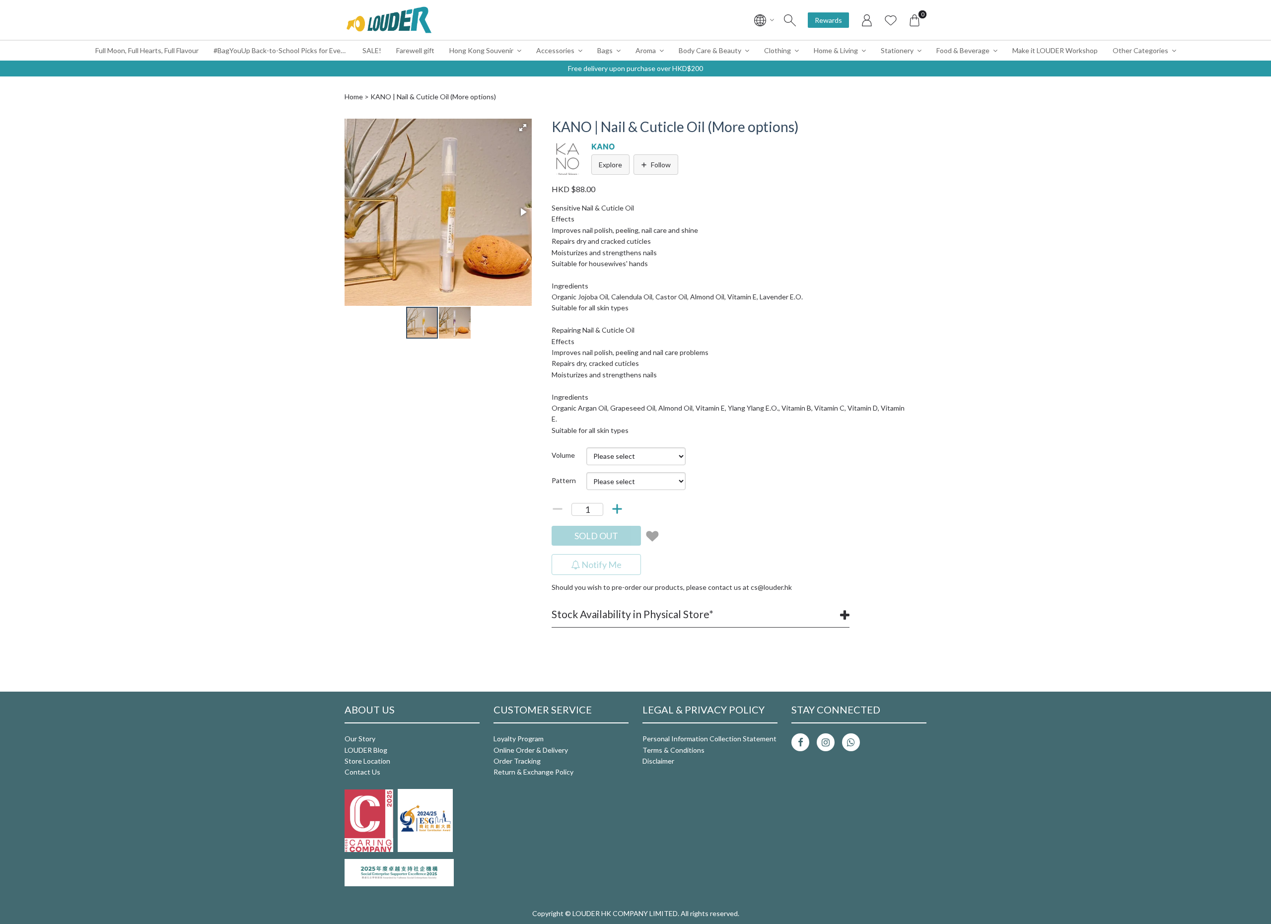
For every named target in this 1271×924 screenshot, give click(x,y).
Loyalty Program (519, 738)
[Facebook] (800, 742)
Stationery (897, 50)
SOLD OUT (596, 535)
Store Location (367, 761)
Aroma (646, 50)
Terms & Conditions (673, 750)
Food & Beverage (962, 50)
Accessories (555, 50)
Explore (610, 164)
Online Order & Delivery (531, 750)
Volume (563, 455)
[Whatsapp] (851, 742)
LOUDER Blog (366, 750)
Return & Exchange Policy (533, 772)
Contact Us (362, 772)
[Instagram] (826, 742)
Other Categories (1140, 50)
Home (354, 96)
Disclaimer (658, 761)
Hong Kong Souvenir (481, 50)
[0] (914, 20)
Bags (605, 50)
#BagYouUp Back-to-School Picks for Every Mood (284, 50)
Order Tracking (517, 761)
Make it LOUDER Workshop (1055, 50)
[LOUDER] (389, 20)
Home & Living (836, 50)
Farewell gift (415, 50)
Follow (661, 164)
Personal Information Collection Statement (709, 738)
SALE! (371, 50)
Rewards (828, 20)
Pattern (564, 480)
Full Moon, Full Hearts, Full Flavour (147, 50)
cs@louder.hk (771, 587)
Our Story (360, 738)
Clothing (777, 50)
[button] (523, 128)
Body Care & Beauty (710, 50)
